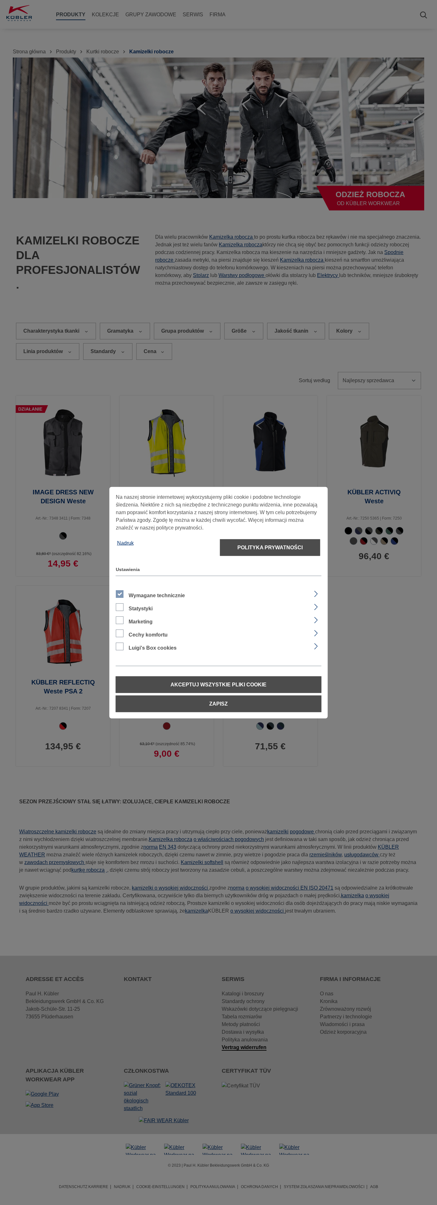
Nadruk (125, 542)
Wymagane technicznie (157, 595)
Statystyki (141, 608)
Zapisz (218, 703)
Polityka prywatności (270, 547)
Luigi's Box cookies (153, 647)
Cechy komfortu (148, 634)
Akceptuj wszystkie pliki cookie (218, 684)
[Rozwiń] (316, 593)
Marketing (141, 621)
